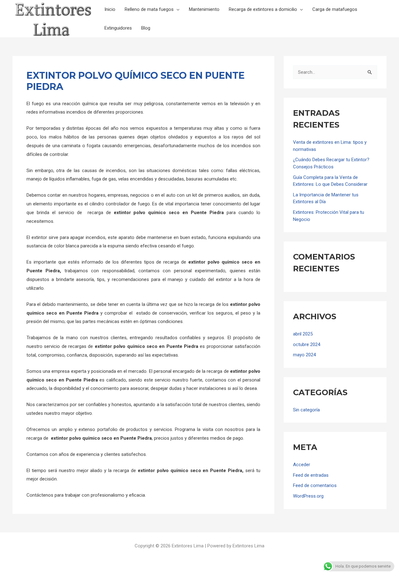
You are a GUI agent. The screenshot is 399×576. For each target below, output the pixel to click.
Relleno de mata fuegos (149, 9)
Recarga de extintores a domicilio (263, 9)
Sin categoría (306, 410)
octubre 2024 (306, 344)
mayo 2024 (304, 355)
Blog (145, 28)
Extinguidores (118, 28)
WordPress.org (308, 496)
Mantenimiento (204, 9)
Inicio (109, 9)
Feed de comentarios (315, 485)
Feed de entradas (311, 475)
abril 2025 (303, 334)
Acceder (301, 464)
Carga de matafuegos (334, 9)
